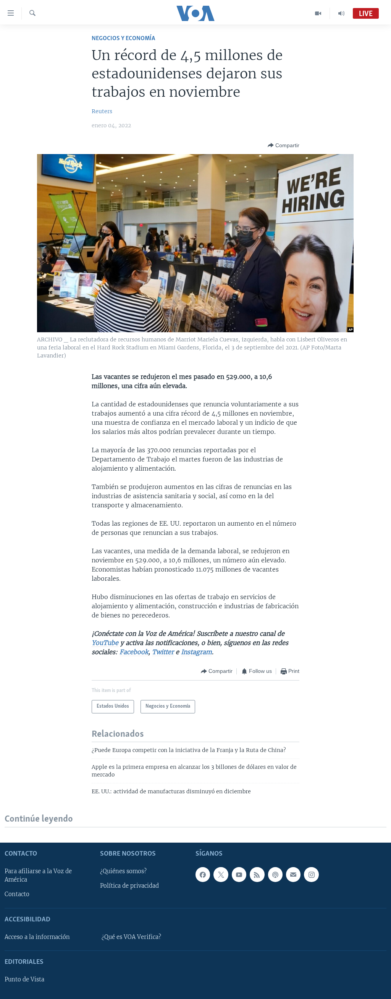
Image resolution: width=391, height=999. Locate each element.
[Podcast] (275, 874)
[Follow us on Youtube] (239, 874)
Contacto (17, 894)
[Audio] (341, 13)
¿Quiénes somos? (123, 871)
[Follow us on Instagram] (311, 874)
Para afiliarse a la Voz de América (38, 875)
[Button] (283, 145)
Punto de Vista (24, 979)
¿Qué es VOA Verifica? (131, 937)
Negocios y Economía (123, 38)
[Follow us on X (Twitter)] (220, 874)
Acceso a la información (37, 937)
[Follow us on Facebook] (203, 874)
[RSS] (257, 874)
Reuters (102, 111)
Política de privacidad (129, 885)
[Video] (318, 13)
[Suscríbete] (293, 874)
